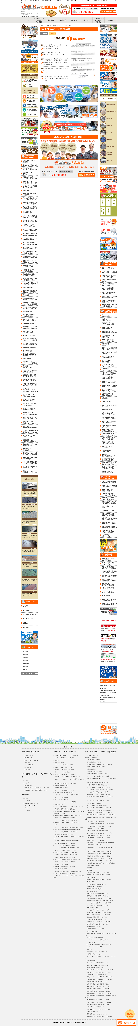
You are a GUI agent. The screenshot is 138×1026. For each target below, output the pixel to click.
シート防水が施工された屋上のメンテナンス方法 (30, 221)
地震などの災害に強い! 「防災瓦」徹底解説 (108, 438)
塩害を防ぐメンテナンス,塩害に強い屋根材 (30, 371)
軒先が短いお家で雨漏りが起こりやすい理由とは (30, 339)
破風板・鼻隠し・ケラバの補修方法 (95, 840)
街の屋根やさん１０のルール (30, 760)
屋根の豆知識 (27, 358)
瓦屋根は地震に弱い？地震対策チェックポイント (109, 434)
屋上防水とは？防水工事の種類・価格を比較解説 (30, 234)
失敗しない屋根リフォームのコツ (108, 319)
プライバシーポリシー (29, 618)
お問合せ (25, 623)
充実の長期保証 (27, 767)
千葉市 (25, 669)
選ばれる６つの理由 (28, 758)
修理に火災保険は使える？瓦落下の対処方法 (109, 422)
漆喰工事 (109, 118)
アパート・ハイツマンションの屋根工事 (108, 592)
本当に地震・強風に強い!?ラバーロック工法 (98, 986)
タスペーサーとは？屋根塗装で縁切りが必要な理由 (99, 851)
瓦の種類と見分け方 (29, 335)
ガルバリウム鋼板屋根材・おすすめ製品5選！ (98, 792)
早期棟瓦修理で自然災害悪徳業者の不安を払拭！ (30, 257)
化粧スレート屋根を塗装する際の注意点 (107, 377)
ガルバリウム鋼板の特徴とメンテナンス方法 (30, 409)
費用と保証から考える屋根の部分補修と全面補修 (67, 829)
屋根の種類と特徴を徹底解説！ (29, 161)
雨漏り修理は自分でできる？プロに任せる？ (30, 177)
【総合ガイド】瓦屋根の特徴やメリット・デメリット (100, 812)
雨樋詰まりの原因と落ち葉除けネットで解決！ (109, 580)
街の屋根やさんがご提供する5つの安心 (39, 20)
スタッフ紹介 (27, 610)
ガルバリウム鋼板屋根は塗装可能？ (109, 280)
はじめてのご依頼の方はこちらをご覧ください (67, 755)
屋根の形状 (26, 295)
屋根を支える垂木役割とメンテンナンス (29, 422)
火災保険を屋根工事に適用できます (64, 792)
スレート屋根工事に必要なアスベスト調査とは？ (30, 462)
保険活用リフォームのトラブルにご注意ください (109, 531)
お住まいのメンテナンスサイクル (95, 937)
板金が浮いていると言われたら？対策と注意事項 (109, 518)
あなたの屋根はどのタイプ (93, 759)
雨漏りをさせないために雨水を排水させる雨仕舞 (30, 327)
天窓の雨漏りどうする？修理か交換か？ (30, 444)
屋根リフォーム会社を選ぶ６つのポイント (109, 406)
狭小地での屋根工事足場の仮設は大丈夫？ (108, 394)
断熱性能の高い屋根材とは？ (27, 449)
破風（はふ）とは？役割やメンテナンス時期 (30, 471)
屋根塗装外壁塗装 (109, 153)
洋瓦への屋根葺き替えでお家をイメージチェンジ (30, 384)
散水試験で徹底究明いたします (63, 785)
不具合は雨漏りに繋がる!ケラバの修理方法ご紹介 (30, 198)
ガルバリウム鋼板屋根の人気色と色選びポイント (99, 807)
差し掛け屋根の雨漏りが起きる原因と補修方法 (30, 307)
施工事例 (51, 20)
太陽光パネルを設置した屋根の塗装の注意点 (109, 373)
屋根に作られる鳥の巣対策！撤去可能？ (109, 584)
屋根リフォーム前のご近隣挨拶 (63, 772)
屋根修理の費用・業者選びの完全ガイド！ (30, 168)
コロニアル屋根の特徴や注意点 (107, 361)
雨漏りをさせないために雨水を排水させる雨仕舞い (99, 993)
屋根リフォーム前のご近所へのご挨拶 (107, 490)
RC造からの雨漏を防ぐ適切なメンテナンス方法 (99, 914)
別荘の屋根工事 (106, 595)
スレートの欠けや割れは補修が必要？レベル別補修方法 (101, 823)
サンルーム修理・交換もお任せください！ (109, 563)
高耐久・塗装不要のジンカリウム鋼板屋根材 (30, 413)
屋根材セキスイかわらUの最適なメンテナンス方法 (109, 386)
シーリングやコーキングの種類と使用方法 (30, 270)
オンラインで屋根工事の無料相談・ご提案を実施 (109, 482)
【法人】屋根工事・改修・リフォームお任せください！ (69, 806)
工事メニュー (87, 20)
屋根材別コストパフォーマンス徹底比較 (30, 362)
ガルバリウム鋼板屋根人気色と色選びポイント (109, 288)
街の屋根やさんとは (28, 755)
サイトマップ (27, 627)
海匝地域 (25, 660)
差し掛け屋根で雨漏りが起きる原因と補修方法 (98, 991)
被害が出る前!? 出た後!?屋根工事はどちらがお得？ (109, 502)
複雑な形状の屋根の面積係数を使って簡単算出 (30, 291)
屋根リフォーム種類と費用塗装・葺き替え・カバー (109, 348)
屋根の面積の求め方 (29, 287)
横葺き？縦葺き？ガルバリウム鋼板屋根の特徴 (109, 297)
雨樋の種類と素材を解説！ (61, 868)
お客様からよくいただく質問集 (94, 771)
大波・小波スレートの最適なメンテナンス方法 (30, 261)
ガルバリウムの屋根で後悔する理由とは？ (29, 400)
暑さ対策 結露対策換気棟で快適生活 (29, 315)
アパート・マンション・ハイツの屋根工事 (65, 802)
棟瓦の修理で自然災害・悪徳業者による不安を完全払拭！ (101, 863)
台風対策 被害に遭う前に (61, 787)
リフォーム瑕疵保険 (28, 765)
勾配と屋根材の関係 (29, 323)
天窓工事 (109, 160)
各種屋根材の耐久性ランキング (94, 954)
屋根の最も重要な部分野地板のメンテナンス (29, 354)
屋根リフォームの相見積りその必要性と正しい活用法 (109, 486)
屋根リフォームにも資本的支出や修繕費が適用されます (69, 827)
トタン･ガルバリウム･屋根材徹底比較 (29, 395)
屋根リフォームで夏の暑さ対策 (63, 797)
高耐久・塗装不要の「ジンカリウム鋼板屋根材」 (99, 912)
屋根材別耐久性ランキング (28, 366)
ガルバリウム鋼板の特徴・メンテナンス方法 (98, 910)
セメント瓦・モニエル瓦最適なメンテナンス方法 (30, 248)
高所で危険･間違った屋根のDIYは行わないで (98, 917)
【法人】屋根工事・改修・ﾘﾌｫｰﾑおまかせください (109, 600)
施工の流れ (74, 20)
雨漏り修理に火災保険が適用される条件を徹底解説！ (100, 1016)
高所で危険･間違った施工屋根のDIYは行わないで (30, 418)
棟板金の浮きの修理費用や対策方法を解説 (30, 186)
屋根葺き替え (111, 104)
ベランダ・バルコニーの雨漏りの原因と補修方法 (30, 239)
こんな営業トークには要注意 (108, 506)
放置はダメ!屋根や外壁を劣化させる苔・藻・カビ (30, 375)
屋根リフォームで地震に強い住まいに (64, 790)
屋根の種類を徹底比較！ (105, 344)
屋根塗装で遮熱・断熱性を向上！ (95, 889)
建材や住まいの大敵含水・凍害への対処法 (29, 320)
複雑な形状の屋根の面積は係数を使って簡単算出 (99, 879)
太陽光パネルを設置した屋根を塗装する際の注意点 (68, 871)
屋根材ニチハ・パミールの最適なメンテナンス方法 (109, 382)
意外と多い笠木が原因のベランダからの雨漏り (30, 203)
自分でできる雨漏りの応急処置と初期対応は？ (109, 459)
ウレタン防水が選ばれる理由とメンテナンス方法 (30, 216)
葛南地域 (25, 666)
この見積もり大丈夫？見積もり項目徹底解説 (108, 498)
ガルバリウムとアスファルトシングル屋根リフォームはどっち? (30, 390)
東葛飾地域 (26, 663)
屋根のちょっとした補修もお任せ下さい (65, 769)
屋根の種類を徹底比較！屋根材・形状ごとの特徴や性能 (101, 815)
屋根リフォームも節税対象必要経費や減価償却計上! (109, 604)
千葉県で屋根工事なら (29, 614)
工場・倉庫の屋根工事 (108, 588)
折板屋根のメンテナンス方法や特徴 (95, 828)
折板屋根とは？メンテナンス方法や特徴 (109, 369)
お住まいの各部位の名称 (30, 165)
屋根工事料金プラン (60, 762)
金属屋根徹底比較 (91, 960)
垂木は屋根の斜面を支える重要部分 (64, 834)
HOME (42, 25)
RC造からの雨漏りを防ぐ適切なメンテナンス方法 (30, 431)
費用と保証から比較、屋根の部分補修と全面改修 (109, 332)
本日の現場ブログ (27, 785)
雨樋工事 (109, 125)
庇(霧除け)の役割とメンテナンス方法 (28, 265)
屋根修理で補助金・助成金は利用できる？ (108, 471)
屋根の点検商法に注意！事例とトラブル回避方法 (109, 514)
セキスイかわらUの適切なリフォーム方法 (97, 773)
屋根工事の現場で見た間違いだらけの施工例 (108, 442)
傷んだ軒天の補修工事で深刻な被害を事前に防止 (30, 207)
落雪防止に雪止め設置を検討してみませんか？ (67, 852)
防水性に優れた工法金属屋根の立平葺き (29, 274)
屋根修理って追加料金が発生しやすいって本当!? (109, 523)
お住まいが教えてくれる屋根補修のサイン (109, 336)
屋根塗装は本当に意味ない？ (28, 173)
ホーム (27, 20)
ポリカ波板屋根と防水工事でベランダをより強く (109, 571)
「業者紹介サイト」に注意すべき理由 (108, 535)
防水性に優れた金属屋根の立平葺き (95, 967)
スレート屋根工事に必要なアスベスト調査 (97, 905)
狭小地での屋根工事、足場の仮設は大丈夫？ (98, 785)
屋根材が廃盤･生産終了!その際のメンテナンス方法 (99, 858)
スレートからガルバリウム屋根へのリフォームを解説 (109, 272)
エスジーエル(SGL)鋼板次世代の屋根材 (30, 404)
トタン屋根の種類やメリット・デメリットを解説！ (99, 826)
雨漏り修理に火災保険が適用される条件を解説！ (109, 463)
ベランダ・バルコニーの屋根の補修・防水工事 (67, 795)
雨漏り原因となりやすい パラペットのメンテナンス (68, 843)
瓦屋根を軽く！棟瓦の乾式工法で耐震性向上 (98, 896)
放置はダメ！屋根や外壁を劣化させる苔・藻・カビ (99, 979)
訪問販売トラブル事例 (108, 510)
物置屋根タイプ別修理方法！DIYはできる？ (108, 559)
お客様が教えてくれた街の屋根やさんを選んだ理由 (36, 787)
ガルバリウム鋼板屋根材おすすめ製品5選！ (109, 293)
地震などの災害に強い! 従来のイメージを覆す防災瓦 (100, 900)
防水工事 (109, 132)
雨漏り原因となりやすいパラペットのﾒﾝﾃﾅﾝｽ (30, 225)
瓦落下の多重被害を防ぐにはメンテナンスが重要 (109, 418)
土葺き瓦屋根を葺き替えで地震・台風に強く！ (30, 252)
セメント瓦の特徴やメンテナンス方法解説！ (30, 243)
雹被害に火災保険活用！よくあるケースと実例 (109, 467)
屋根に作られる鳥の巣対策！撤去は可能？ (65, 866)
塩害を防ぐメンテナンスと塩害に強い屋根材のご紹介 (100, 977)
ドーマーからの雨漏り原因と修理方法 (29, 440)
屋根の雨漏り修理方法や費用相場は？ (30, 427)
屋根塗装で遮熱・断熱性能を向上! (108, 455)
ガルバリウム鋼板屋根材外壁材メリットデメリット (109, 301)
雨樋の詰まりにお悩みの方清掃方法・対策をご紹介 (109, 576)
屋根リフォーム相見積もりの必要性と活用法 (66, 820)
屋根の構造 (26, 190)
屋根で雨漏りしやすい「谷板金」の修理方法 (29, 332)
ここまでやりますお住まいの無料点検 (98, 20)
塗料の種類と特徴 (108, 620)
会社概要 (110, 20)
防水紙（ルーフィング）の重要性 (95, 947)
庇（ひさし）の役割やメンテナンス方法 (30, 435)
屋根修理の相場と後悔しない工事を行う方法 (108, 323)
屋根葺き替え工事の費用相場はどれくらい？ (109, 328)
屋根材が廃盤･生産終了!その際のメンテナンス (30, 380)
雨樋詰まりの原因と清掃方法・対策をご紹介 (66, 861)
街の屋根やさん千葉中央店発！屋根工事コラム (35, 790)
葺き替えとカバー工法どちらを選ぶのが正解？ (109, 340)
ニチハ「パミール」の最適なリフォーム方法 (98, 776)
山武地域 (25, 654)
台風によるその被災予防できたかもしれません (109, 413)
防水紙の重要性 (27, 351)
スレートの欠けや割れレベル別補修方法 (108, 357)
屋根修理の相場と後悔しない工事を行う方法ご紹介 (68, 815)
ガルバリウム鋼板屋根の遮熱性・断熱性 (109, 284)
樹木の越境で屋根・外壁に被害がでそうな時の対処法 (109, 527)
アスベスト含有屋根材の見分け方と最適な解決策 (30, 344)
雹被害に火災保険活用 (92, 1011)
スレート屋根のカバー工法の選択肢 (109, 353)
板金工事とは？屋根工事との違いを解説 (30, 182)
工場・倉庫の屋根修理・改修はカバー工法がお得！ (109, 567)
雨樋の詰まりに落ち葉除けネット (63, 864)
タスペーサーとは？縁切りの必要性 (29, 212)
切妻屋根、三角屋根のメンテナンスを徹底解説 (30, 303)
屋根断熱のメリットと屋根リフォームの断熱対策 (30, 453)
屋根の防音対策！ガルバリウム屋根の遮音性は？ (109, 305)
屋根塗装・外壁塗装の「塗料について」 (97, 766)
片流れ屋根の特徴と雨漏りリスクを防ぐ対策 (30, 299)
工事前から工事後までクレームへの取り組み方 (109, 494)
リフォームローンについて (61, 824)
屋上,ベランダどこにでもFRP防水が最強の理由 (30, 230)
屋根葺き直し (111, 139)
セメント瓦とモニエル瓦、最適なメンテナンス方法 (99, 833)
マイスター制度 (27, 769)
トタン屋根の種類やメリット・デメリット (108, 365)
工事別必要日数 (106, 401)
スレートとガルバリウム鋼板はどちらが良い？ (109, 268)
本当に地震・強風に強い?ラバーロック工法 (30, 283)
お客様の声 (62, 20)
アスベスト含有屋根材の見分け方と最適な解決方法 (99, 903)
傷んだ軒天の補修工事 (92, 931)
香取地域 (25, 651)
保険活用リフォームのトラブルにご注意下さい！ (99, 972)
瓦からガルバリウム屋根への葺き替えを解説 (109, 276)
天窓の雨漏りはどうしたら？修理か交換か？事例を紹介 (101, 842)
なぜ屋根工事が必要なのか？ (109, 315)
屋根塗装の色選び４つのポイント (107, 447)
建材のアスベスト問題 (29, 347)
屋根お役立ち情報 (107, 409)
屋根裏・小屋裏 (27, 311)
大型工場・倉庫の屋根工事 (61, 799)
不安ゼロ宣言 (26, 762)
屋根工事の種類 (108, 98)
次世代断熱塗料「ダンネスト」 (106, 451)
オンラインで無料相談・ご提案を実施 (64, 758)
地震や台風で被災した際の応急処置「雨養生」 (30, 279)
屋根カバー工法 (111, 111)
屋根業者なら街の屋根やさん (30, 803)
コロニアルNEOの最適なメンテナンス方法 (109, 390)
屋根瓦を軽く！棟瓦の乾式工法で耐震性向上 (108, 430)
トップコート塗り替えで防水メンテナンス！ (30, 467)
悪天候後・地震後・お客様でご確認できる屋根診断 (99, 764)
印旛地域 (25, 657)
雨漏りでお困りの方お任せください (64, 767)
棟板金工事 (110, 146)
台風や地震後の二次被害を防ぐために (109, 426)
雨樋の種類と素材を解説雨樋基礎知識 (30, 458)
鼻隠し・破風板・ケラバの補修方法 (30, 194)
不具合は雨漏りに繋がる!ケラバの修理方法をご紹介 (100, 853)
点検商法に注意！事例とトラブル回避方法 (65, 774)
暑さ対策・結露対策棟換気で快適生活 (96, 884)
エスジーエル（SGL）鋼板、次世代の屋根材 (98, 965)
